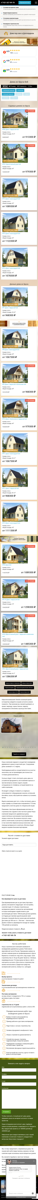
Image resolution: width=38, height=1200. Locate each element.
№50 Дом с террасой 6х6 (10, 129)
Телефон (4, 1074)
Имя (3, 1067)
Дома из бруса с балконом (13, 683)
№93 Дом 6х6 (6, 565)
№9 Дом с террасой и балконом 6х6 (14, 384)
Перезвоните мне (25, 2)
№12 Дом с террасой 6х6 (10, 488)
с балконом (20, 90)
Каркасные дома (9, 687)
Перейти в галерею (18, 754)
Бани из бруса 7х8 (13, 692)
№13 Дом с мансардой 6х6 (11, 523)
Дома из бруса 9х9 (27, 683)
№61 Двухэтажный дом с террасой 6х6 (15, 669)
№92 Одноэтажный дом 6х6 (11, 164)
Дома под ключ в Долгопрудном (22, 33)
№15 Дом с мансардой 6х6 (11, 233)
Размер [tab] (13, 86)
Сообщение (5, 1088)
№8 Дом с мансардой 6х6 (10, 349)
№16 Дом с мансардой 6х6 (11, 268)
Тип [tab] (6, 86)
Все (30, 86)
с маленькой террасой (8, 90)
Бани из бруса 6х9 (25, 692)
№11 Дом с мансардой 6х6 (11, 454)
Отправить (6, 1112)
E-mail (3, 1081)
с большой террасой (8, 94)
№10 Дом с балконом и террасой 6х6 (14, 419)
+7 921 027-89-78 (8, 3)
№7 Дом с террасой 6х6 (10, 308)
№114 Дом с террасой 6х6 (11, 599)
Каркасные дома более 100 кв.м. (24, 687)
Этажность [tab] (22, 86)
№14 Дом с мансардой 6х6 (11, 199)
